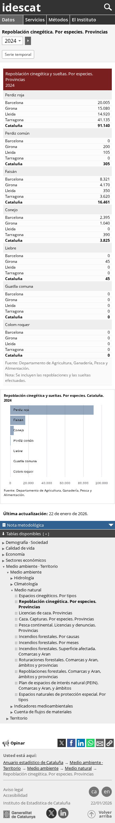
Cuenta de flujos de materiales (43, 712)
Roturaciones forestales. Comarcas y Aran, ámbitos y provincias (58, 662)
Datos (8, 20)
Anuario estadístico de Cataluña (33, 762)
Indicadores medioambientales (43, 706)
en (107, 791)
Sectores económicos (26, 560)
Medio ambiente (26, 572)
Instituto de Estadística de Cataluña (36, 803)
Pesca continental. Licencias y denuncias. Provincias (57, 627)
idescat (21, 7)
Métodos (58, 20)
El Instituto (84, 20)
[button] (109, 743)
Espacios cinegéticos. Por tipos (47, 595)
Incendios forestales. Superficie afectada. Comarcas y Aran (57, 651)
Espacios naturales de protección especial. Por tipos (62, 696)
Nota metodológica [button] (25, 525)
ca (94, 791)
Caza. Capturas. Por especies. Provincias (56, 619)
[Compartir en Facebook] (71, 743)
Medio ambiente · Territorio (32, 566)
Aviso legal (13, 789)
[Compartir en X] (61, 743)
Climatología (26, 584)
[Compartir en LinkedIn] (81, 743)
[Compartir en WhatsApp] (90, 743)
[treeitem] (58, 642)
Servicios (35, 20)
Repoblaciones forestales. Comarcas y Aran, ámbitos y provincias (60, 673)
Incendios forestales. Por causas (49, 636)
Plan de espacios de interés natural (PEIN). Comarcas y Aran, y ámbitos (58, 685)
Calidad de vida (20, 548)
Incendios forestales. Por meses (49, 642)
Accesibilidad (15, 795)
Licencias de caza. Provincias (45, 613)
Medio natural (27, 590)
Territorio (18, 718)
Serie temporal (18, 54)
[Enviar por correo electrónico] (100, 743)
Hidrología (24, 578)
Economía (15, 554)
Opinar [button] (18, 743)
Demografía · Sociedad (27, 542)
